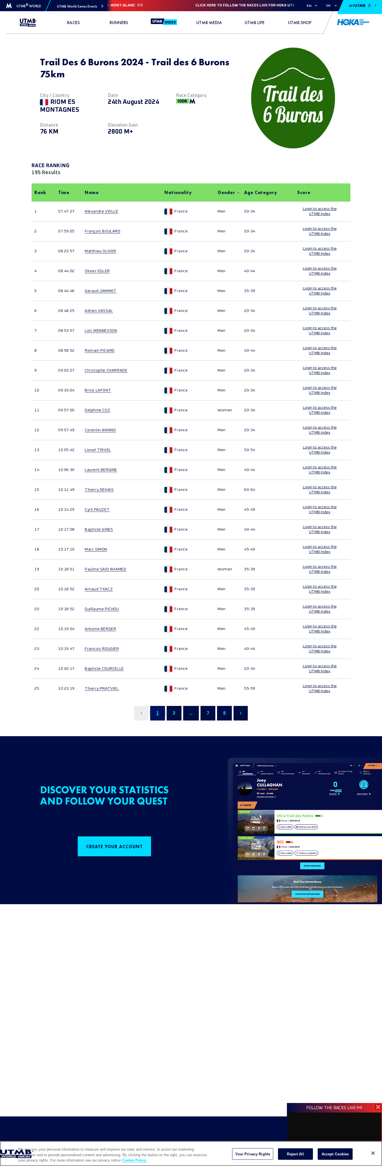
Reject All (295, 1154)
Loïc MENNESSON (101, 331)
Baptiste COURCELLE (104, 669)
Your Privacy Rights (252, 1154)
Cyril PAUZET (97, 510)
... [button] (191, 713)
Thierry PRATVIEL (102, 689)
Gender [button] (226, 192)
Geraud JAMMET (101, 291)
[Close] (373, 1153)
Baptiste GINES (99, 529)
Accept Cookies (335, 1154)
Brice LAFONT (98, 390)
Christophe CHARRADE (106, 370)
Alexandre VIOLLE (101, 211)
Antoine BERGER (100, 629)
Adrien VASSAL (99, 311)
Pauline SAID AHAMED (105, 569)
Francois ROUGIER (102, 649)
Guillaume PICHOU (102, 609)
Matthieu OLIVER (100, 251)
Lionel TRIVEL (98, 450)
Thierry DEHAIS (99, 490)
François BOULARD (103, 231)
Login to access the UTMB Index (320, 211)
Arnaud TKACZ (99, 589)
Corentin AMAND (100, 430)
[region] (191, 1153)
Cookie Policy (134, 1160)
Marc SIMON (96, 549)
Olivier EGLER (97, 271)
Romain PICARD (100, 351)
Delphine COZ (97, 410)
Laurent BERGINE (101, 470)
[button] (80, 6)
